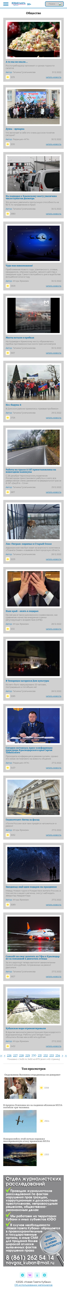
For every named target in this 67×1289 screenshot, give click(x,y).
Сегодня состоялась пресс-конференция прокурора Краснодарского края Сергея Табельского (29, 749)
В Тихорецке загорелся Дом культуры (27, 680)
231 (40, 1055)
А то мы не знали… (17, 61)
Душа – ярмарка (15, 129)
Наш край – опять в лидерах (22, 611)
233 (51, 1055)
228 (21, 1055)
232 (45, 1055)
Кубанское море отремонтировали (26, 1028)
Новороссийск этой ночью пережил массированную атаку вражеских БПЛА (26, 1139)
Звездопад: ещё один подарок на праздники (31, 887)
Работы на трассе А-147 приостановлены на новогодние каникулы (31, 470)
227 (15, 1055)
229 (27, 1055)
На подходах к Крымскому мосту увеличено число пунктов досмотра (31, 197)
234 (57, 1055)
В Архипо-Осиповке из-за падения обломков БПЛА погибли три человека (32, 1106)
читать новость (53, 77)
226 (9, 1055)
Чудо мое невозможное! (19, 265)
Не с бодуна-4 (13, 404)
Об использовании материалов (33, 1285)
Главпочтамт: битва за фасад (22, 819)
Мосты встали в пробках (20, 337)
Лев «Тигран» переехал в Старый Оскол (29, 544)
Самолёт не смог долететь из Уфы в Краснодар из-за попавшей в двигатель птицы (33, 957)
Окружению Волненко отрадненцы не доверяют (32, 1074)
